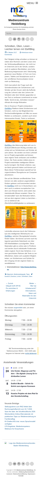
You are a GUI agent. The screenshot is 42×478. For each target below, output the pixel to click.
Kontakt (21, 475)
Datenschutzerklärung (20, 474)
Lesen (19, 276)
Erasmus (13, 276)
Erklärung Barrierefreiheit (26, 472)
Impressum (31, 474)
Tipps (28, 274)
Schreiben (25, 276)
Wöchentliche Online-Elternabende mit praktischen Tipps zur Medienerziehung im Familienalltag (20, 416)
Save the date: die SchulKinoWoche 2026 (20, 411)
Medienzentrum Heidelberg (25, 470)
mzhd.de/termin (31, 353)
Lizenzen (9, 474)
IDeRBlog (8, 108)
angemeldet (18, 307)
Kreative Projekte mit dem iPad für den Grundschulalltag (24, 394)
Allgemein (10, 274)
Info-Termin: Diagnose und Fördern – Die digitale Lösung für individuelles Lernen (24, 373)
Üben (30, 276)
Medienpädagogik (19, 274)
